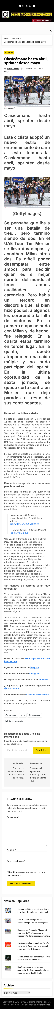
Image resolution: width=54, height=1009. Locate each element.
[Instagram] (23, 6)
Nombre (11, 850)
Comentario (13, 817)
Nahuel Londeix (13, 68)
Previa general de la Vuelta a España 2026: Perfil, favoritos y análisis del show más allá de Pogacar (33, 946)
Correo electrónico (16, 861)
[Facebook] (19, 6)
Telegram (34, 667)
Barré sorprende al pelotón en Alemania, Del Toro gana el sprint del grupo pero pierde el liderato (33, 970)
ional (46, 694)
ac (42, 694)
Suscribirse (41, 750)
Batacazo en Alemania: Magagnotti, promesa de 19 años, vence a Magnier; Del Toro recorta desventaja (33, 933)
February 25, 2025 (19, 533)
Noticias (9, 52)
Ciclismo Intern (33, 694)
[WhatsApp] (30, 6)
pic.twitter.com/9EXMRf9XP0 (24, 524)
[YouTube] (34, 6)
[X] (27, 6)
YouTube (43, 679)
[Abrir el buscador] (51, 31)
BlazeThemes (44, 1005)
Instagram (34, 673)
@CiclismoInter (12, 688)
